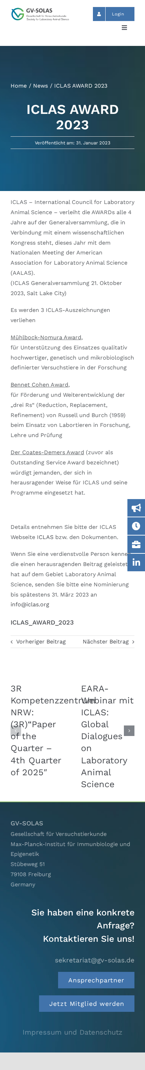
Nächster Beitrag (106, 641)
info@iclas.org (30, 604)
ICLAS (45, 537)
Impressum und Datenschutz (72, 1032)
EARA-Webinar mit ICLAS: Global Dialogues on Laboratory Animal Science (107, 736)
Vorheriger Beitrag (41, 641)
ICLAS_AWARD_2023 (42, 622)
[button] (16, 730)
